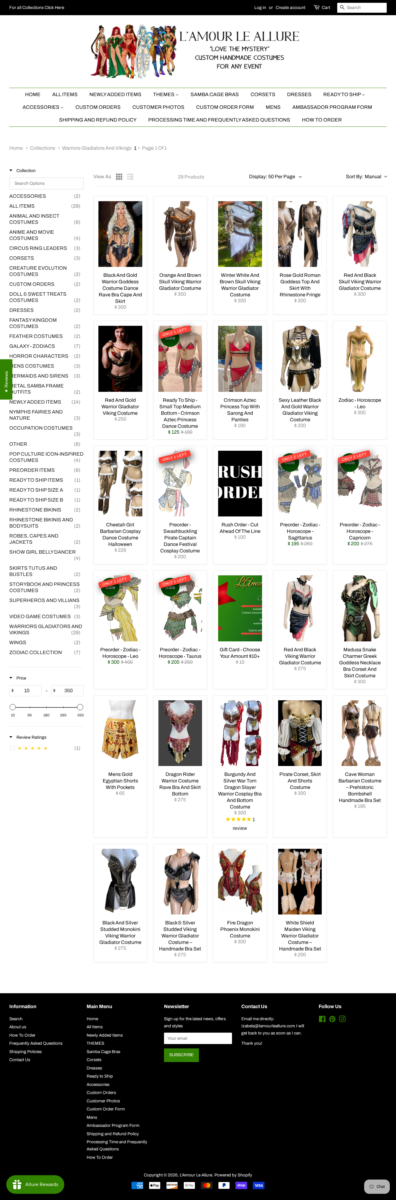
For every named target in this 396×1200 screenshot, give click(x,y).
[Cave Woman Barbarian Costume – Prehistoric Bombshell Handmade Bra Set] (360, 733)
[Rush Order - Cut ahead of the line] (240, 483)
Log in (260, 7)
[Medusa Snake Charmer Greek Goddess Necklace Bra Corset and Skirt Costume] (360, 608)
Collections (42, 148)
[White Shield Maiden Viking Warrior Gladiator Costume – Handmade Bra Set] (300, 881)
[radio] (119, 177)
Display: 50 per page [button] (272, 176)
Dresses (299, 94)
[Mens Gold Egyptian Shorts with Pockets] (120, 733)
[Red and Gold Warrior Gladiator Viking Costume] (120, 359)
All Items (65, 94)
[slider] (13, 707)
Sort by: (363, 176)
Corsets (263, 94)
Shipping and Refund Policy (97, 119)
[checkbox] (46, 196)
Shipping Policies (25, 1051)
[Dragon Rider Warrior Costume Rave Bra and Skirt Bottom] (180, 733)
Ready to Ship (342, 94)
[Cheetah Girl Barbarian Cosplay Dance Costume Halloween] (120, 483)
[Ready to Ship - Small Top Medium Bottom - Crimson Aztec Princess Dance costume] (180, 359)
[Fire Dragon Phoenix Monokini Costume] (240, 881)
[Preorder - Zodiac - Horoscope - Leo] (120, 608)
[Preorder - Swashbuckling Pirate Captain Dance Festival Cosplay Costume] (180, 483)
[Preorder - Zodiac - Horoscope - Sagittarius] (300, 483)
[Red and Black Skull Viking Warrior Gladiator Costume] (360, 234)
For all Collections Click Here (36, 7)
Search (16, 1018)
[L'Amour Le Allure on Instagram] (342, 1020)
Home (33, 94)
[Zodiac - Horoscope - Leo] (360, 359)
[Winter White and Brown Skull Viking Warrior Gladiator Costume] (240, 234)
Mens (273, 107)
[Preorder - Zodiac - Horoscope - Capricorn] (360, 483)
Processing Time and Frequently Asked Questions (219, 119)
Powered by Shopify (233, 1175)
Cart (326, 7)
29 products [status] (191, 176)
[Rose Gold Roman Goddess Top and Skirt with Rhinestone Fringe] (300, 234)
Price (20, 678)
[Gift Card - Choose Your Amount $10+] (240, 608)
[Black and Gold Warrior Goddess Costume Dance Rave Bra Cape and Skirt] (120, 234)
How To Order (322, 119)
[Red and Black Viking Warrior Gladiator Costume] (300, 608)
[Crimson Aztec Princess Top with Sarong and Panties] (240, 359)
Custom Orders (98, 107)
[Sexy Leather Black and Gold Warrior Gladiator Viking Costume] (300, 359)
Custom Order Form (225, 107)
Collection (25, 170)
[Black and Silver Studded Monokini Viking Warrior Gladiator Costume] (120, 881)
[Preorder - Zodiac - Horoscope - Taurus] (180, 608)
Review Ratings (30, 737)
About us (17, 1027)
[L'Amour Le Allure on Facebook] (322, 1020)
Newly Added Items (115, 94)
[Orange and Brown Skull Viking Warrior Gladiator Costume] (180, 234)
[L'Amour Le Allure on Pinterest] (332, 1020)
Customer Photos (158, 107)
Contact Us (19, 1059)
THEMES (164, 94)
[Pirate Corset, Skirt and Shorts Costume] (300, 733)
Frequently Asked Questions (35, 1043)
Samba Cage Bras (215, 94)
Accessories (41, 107)
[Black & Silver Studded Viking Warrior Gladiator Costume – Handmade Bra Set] (180, 881)
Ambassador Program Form (332, 107)
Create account (290, 7)
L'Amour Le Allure (196, 1175)
